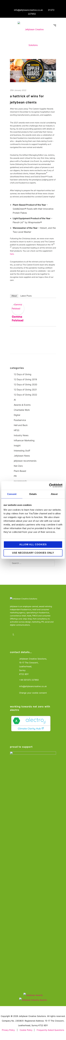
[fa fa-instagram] (22, 634)
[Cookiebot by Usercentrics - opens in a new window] (49, 485)
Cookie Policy (26, 1030)
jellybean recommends (25, 460)
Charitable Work (22, 410)
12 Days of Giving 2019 (25, 379)
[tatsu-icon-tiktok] (39, 634)
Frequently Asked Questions (50, 1030)
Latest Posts (26, 296)
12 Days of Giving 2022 (25, 394)
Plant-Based (20, 471)
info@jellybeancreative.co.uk (28, 10)
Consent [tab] (11, 494)
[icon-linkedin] (14, 634)
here (12, 254)
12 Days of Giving (22, 374)
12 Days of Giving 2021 (25, 389)
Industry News (21, 435)
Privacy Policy (8, 1030)
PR (15, 476)
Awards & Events (27, 76)
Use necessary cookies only (33, 552)
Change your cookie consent (33, 693)
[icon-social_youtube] (31, 634)
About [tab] (54, 494)
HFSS (16, 430)
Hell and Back (21, 425)
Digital (17, 415)
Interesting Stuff (22, 450)
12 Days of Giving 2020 (25, 384)
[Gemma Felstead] (18, 309)
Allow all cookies (33, 544)
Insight (17, 445)
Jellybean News (22, 455)
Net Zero (18, 466)
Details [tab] (33, 494)
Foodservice (20, 420)
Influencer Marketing (24, 440)
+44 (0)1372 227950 (29, 680)
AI (15, 399)
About (14, 296)
